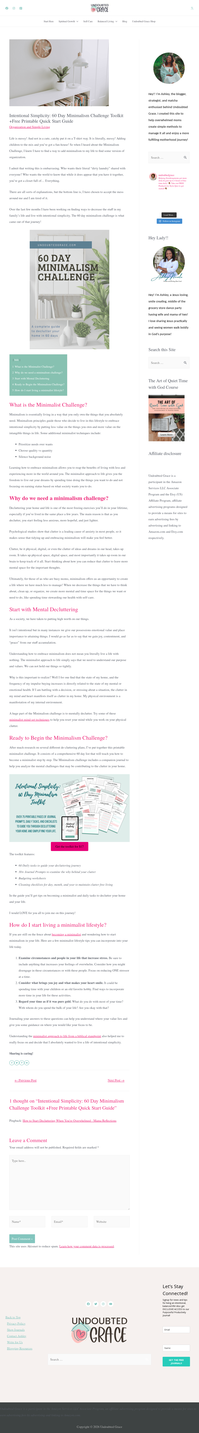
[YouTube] (110, 1304)
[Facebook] (6, 8)
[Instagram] (13, 8)
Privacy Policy (16, 1323)
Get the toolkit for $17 (70, 846)
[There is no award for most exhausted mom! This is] (154, 201)
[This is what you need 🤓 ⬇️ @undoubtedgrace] (154, 207)
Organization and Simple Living (29, 127)
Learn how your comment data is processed (86, 1246)
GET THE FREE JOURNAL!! (176, 1362)
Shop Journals (16, 1330)
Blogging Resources (19, 1348)
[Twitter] (96, 1304)
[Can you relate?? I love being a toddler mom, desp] (184, 201)
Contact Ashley (16, 1336)
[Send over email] (26, 1062)
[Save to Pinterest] (21, 1062)
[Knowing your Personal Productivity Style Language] (184, 195)
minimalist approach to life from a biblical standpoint (67, 1036)
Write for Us (15, 1342)
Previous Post (26, 1080)
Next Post (116, 1080)
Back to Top (13, 1317)
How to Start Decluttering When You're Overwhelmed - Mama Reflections (69, 1120)
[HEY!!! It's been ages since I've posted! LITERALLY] (154, 195)
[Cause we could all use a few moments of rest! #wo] (164, 195)
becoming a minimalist (66, 934)
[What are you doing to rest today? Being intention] (164, 201)
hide (16, 359)
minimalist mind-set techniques (29, 719)
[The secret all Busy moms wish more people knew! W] (174, 201)
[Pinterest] (20, 8)
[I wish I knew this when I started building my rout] (174, 195)
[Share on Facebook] (11, 1062)
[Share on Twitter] (16, 1062)
